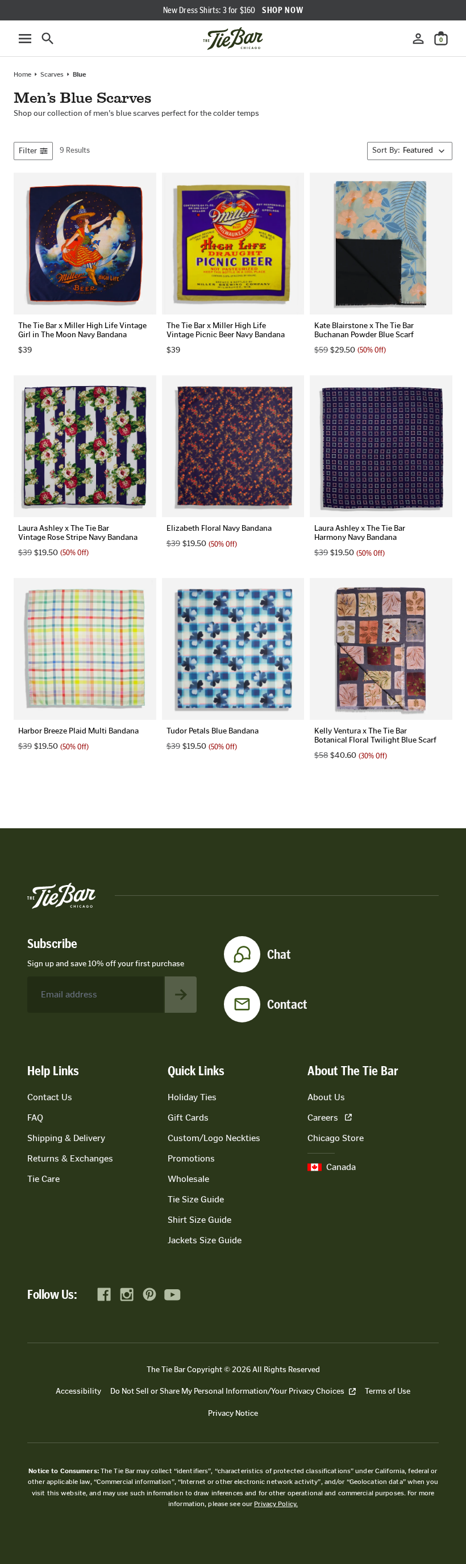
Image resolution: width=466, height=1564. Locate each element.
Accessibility (78, 1391)
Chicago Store (335, 1138)
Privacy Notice (233, 1413)
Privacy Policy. (276, 1504)
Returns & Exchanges (70, 1158)
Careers (322, 1117)
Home (22, 74)
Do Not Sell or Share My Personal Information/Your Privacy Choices (227, 1391)
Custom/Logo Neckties (214, 1138)
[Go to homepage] (233, 38)
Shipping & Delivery (66, 1138)
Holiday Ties (192, 1097)
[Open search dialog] (47, 38)
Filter (28, 151)
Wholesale (188, 1178)
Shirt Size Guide (199, 1219)
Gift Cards (188, 1117)
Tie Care (43, 1178)
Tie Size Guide (196, 1199)
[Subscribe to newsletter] (181, 994)
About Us (326, 1097)
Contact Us (49, 1097)
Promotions (191, 1158)
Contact (287, 1004)
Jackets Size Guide (205, 1240)
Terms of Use (387, 1391)
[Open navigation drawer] (25, 38)
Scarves (52, 74)
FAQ (35, 1117)
